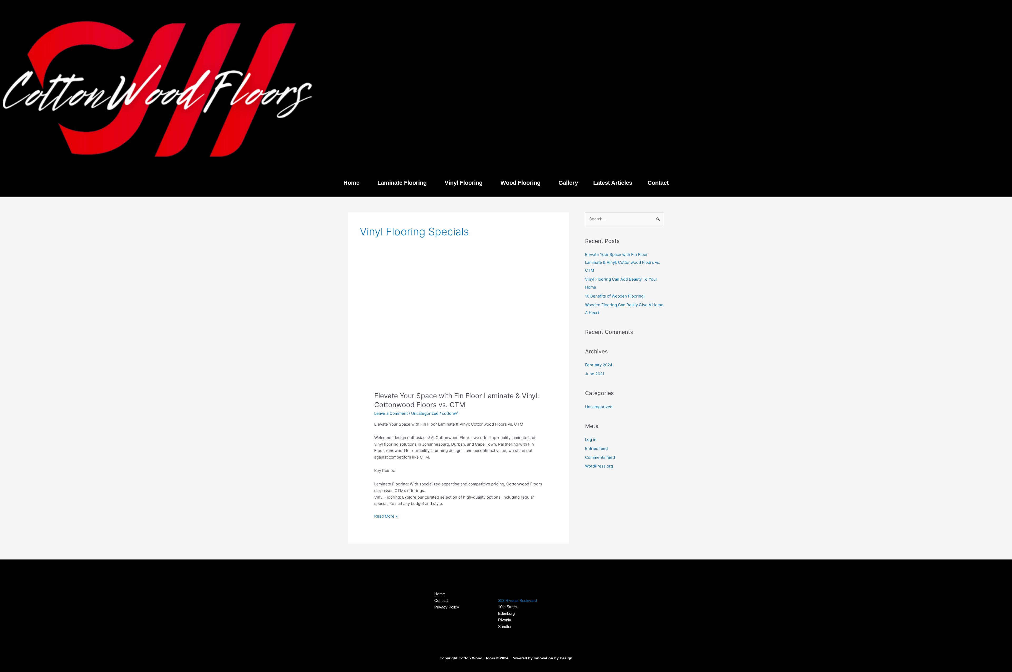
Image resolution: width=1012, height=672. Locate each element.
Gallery (568, 182)
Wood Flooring (520, 182)
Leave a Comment (391, 413)
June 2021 (594, 373)
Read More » (386, 516)
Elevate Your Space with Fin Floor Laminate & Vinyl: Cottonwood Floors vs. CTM (622, 262)
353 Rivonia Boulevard (517, 600)
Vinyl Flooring (464, 182)
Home (351, 182)
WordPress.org (599, 466)
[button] (353, 182)
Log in (590, 439)
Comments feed (600, 457)
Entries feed (596, 448)
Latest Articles (612, 182)
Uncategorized (425, 413)
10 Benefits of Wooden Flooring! (615, 296)
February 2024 (598, 364)
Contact (658, 182)
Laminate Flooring (402, 182)
